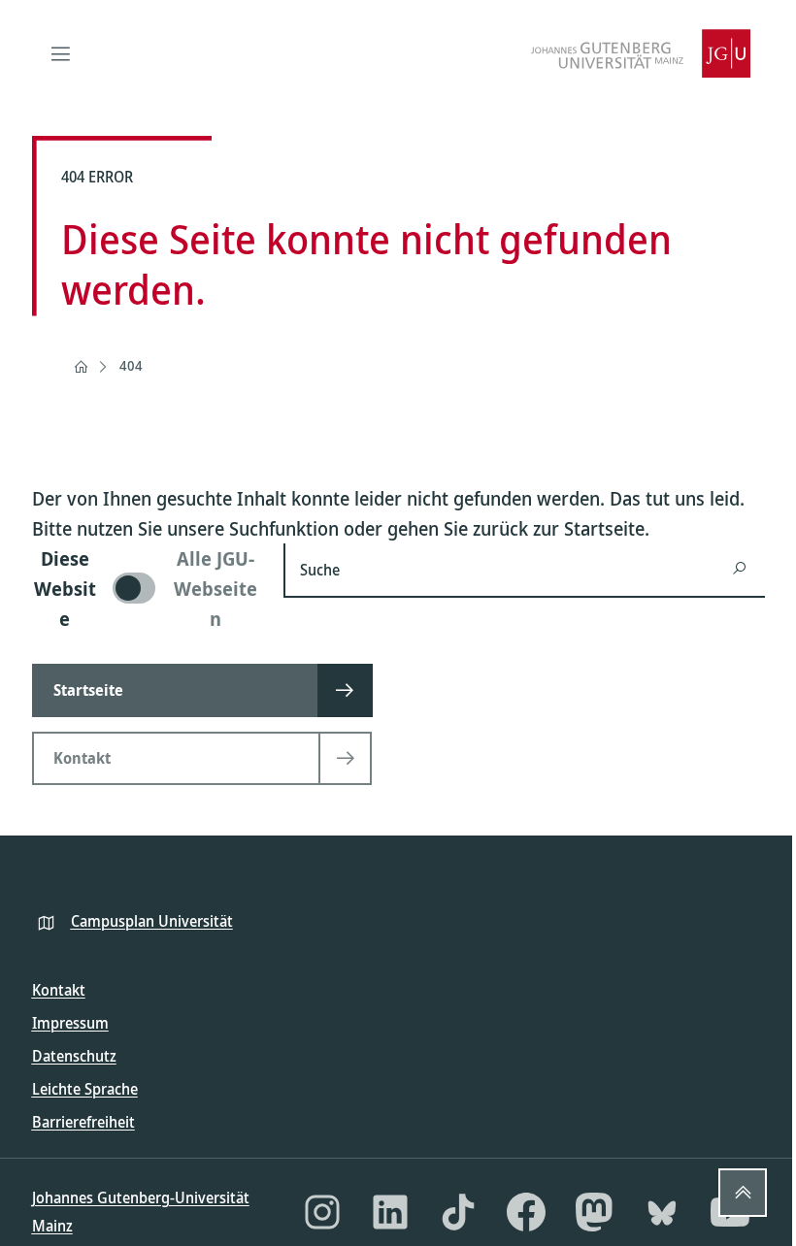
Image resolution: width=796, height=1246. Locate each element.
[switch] (146, 588)
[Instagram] (322, 1212)
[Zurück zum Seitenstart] (742, 1192)
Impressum (70, 1022)
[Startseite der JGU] (640, 53)
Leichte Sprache (85, 1088)
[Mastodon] (594, 1212)
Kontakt (58, 989)
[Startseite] (80, 367)
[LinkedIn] (390, 1212)
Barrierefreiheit (83, 1121)
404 (131, 365)
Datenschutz (74, 1055)
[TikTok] (458, 1212)
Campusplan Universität (152, 921)
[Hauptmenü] (61, 53)
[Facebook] (526, 1212)
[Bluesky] (662, 1212)
